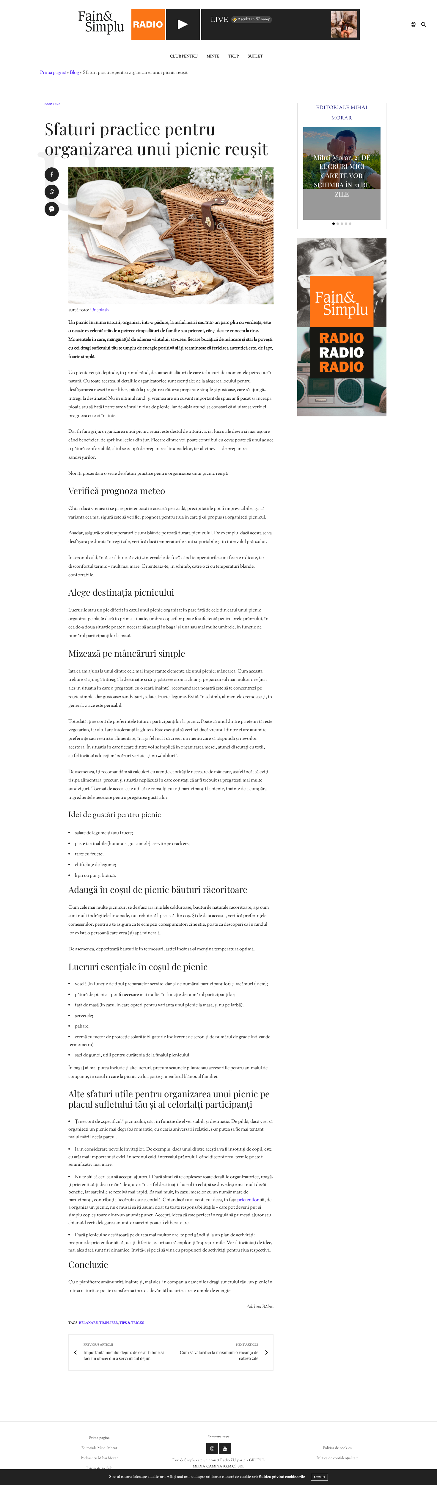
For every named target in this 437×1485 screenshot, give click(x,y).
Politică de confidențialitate (338, 1458)
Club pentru (184, 56)
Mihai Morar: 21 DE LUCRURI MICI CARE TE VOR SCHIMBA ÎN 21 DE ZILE (342, 175)
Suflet (255, 56)
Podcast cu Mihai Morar (99, 1458)
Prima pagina (99, 1438)
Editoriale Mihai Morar (99, 1448)
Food (48, 104)
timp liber (108, 1323)
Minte (213, 56)
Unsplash (99, 310)
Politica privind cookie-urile (282, 1477)
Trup (233, 56)
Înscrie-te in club (99, 1468)
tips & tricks (132, 1323)
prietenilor (248, 1200)
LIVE (219, 20)
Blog (74, 72)
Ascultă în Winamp (254, 19)
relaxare (88, 1323)
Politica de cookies (337, 1448)
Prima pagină (53, 72)
